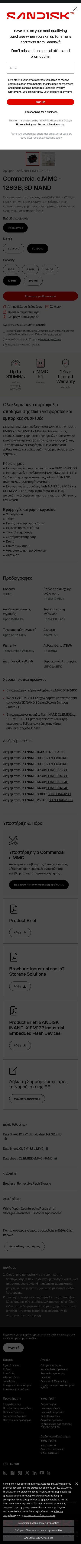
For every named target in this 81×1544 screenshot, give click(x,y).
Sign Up (40, 102)
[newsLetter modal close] (75, 9)
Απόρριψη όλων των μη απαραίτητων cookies (38, 1530)
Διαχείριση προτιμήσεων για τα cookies (38, 1522)
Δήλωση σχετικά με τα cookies (39, 1515)
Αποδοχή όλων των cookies (38, 1537)
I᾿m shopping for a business (41, 112)
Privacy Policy (24, 124)
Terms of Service (48, 124)
